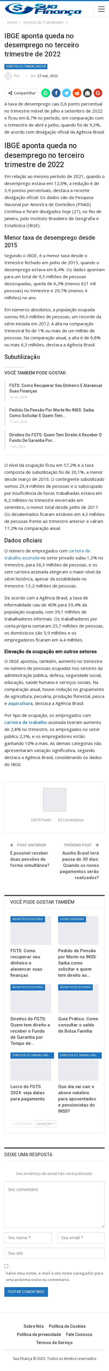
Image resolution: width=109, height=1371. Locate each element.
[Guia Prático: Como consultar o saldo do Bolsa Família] (78, 998)
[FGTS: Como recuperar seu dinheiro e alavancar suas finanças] (30, 930)
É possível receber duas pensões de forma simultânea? (29, 859)
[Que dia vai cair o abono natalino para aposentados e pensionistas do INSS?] (78, 1066)
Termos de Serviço (54, 1342)
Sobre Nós (34, 1326)
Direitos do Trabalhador (26, 66)
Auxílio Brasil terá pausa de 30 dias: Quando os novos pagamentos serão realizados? (79, 865)
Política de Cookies (67, 1326)
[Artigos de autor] (54, 799)
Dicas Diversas (72, 919)
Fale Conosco (79, 1334)
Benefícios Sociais (27, 919)
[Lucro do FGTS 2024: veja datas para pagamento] (30, 1066)
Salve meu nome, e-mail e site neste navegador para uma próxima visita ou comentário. (54, 1276)
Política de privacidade (39, 1334)
